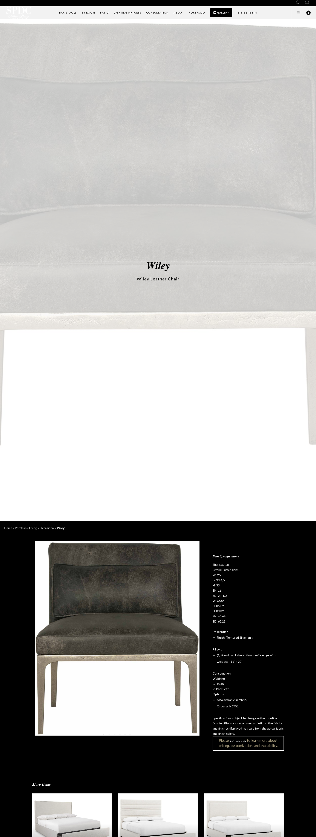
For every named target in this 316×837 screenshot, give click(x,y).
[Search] (298, 2)
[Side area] (296, 12)
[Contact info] (306, 12)
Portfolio (21, 528)
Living (33, 528)
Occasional (47, 528)
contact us (238, 741)
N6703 (233, 706)
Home (8, 528)
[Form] (307, 2)
